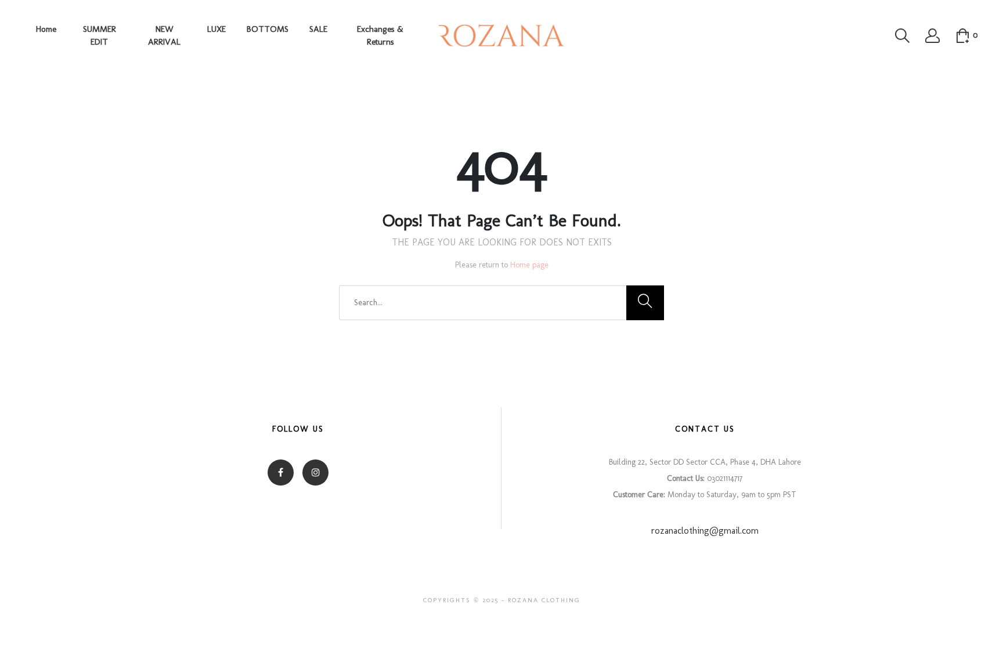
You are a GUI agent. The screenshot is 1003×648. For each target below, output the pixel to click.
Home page (529, 265)
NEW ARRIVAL (164, 36)
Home (46, 29)
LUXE (216, 29)
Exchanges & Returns (380, 36)
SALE (318, 29)
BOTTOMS (267, 29)
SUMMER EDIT (99, 36)
